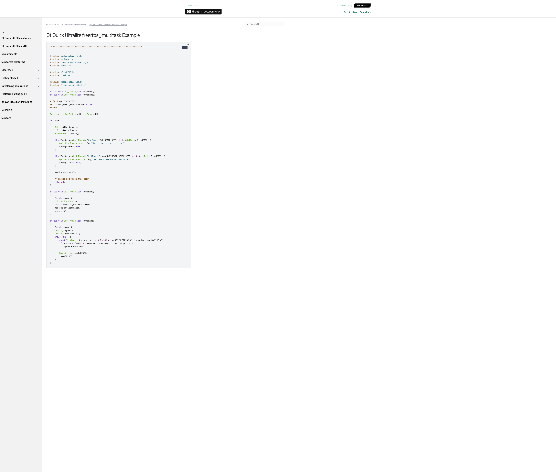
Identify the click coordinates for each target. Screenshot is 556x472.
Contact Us (342, 5)
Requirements (9, 54)
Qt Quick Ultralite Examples (75, 25)
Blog (350, 5)
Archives (353, 12)
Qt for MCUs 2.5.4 (53, 25)
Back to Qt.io (193, 5)
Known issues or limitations (16, 102)
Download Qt (362, 5)
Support (6, 118)
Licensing (6, 110)
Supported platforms (13, 62)
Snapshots (365, 12)
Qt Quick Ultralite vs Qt (14, 46)
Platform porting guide (14, 94)
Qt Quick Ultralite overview (16, 38)
